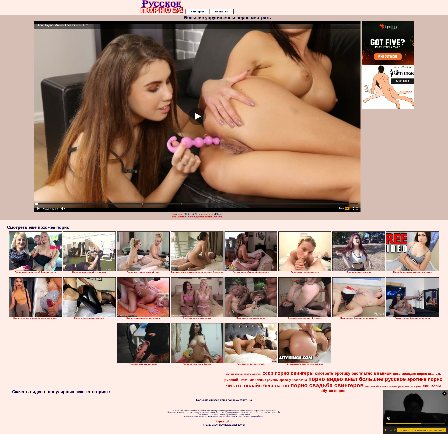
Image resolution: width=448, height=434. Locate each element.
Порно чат (221, 11)
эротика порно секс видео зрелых (243, 374)
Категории (197, 11)
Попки (190, 216)
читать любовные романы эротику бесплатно (273, 380)
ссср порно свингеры (288, 373)
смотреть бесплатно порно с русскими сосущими (393, 386)
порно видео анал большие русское (357, 379)
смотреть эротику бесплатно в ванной (353, 373)
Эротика (217, 216)
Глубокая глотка (203, 216)
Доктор (182, 216)
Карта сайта (224, 421)
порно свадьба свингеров (327, 385)
